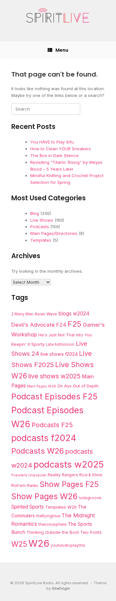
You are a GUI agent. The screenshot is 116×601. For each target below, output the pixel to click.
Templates (40, 240)
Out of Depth (86, 385)
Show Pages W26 (44, 496)
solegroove (90, 497)
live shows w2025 (54, 376)
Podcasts (39, 226)
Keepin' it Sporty (27, 344)
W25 (19, 544)
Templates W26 (61, 507)
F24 (61, 325)
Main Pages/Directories (53, 233)
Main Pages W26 (41, 386)
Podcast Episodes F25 (54, 396)
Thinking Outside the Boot (52, 532)
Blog (34, 213)
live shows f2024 (59, 354)
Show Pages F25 (69, 484)
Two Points (91, 532)
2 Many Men (22, 314)
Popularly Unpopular (28, 475)
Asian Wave (45, 313)
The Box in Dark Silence (54, 155)
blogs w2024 (74, 314)
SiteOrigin (61, 588)
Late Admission (60, 344)
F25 (75, 324)
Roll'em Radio (24, 485)
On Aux (64, 386)
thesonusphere (52, 524)
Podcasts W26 (37, 451)
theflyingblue (48, 516)
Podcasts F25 (52, 425)
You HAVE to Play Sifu (52, 141)
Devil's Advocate (33, 325)
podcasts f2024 (43, 438)
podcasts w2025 (69, 464)
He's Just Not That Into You (65, 334)
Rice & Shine (90, 475)
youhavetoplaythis (68, 545)
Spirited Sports (27, 507)
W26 (38, 543)
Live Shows (41, 220)
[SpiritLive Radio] (58, 16)
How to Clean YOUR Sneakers (60, 148)
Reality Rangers (63, 474)
